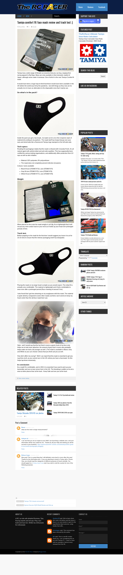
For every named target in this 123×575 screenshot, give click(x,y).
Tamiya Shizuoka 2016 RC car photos (30, 413)
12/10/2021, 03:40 (34, 455)
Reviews (90, 7)
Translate (94, 258)
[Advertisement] (93, 385)
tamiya (27, 378)
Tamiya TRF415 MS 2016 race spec (63, 412)
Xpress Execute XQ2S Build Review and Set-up (38, 505)
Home (81, 7)
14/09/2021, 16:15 (33, 438)
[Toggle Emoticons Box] (16, 498)
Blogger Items (42, 551)
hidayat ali (24, 438)
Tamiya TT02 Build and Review (89, 235)
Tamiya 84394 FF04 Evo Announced (90, 209)
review (23, 378)
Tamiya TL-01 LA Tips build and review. (63, 395)
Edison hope (25, 455)
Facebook (101, 7)
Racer (23, 427)
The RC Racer (29, 551)
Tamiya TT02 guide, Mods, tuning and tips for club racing (92, 154)
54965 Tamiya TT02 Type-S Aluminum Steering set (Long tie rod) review (95, 279)
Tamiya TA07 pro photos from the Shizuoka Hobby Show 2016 (62, 404)
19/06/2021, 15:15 (30, 427)
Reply (23, 432)
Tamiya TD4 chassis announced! (34, 501)
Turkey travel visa (38, 463)
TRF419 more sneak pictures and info (91, 181)
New (27, 16)
